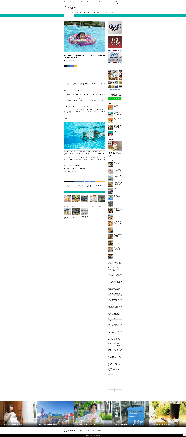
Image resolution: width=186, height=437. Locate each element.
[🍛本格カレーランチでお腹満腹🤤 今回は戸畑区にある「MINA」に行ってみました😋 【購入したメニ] (113, 78)
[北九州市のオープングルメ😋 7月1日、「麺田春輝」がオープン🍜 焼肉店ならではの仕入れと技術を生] (109, 75)
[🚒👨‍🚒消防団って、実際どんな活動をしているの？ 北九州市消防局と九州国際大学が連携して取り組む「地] (116, 86)
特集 (106, 12)
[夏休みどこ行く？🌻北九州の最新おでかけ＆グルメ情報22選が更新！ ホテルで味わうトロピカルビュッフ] (113, 82)
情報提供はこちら (112, 12)
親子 (102, 12)
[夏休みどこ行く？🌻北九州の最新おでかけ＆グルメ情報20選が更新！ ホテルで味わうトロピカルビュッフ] (116, 75)
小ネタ (115, 383)
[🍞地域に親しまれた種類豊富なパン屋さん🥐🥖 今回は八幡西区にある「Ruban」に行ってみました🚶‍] (109, 86)
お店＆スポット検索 (78, 12)
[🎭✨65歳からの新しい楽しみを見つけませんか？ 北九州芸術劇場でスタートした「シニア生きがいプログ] (109, 71)
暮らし (98, 12)
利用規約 (81, 430)
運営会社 (99, 430)
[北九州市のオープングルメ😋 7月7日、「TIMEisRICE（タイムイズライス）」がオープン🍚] (113, 86)
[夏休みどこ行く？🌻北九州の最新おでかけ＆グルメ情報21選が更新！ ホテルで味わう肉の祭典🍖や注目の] (120, 86)
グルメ (88, 12)
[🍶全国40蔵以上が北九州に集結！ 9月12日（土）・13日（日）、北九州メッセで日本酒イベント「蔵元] (109, 78)
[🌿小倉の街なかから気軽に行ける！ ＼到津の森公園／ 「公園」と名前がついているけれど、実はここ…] (113, 71)
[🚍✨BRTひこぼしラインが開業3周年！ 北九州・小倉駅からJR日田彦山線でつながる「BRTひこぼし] (120, 71)
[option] (18, 414)
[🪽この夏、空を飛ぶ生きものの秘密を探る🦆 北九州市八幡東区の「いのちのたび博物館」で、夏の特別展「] (109, 82)
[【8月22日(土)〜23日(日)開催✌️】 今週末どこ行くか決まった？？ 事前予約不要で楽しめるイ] (116, 71)
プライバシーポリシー (87, 430)
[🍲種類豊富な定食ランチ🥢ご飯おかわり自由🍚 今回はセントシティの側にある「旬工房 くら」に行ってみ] (120, 78)
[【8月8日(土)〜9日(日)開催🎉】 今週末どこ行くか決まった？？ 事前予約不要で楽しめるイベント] (116, 82)
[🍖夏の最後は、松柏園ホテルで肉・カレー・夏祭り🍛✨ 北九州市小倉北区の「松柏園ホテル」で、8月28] (116, 78)
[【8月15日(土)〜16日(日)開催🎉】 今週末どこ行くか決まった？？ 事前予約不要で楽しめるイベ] (120, 75)
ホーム (72, 12)
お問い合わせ (104, 430)
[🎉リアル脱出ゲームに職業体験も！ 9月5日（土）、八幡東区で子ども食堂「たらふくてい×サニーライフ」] (120, 82)
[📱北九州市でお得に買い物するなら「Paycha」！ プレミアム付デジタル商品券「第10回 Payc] (113, 75)
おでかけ (93, 12)
